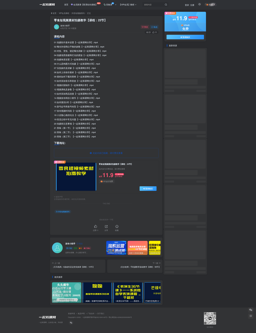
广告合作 (90, 313)
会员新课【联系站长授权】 (86, 4)
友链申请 (71, 313)
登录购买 (149, 188)
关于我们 (100, 313)
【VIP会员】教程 (126, 4)
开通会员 (212, 4)
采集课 (109, 4)
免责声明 (81, 313)
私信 (155, 27)
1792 (70, 248)
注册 (192, 4)
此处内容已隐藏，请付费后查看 (107, 152)
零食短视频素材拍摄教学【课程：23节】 (80, 20)
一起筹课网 (86, 317)
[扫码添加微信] (250, 310)
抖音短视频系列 (78, 13)
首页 (66, 4)
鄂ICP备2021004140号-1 (99, 317)
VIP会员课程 (64, 13)
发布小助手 (65, 25)
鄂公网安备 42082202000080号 (120, 317)
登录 (187, 4)
